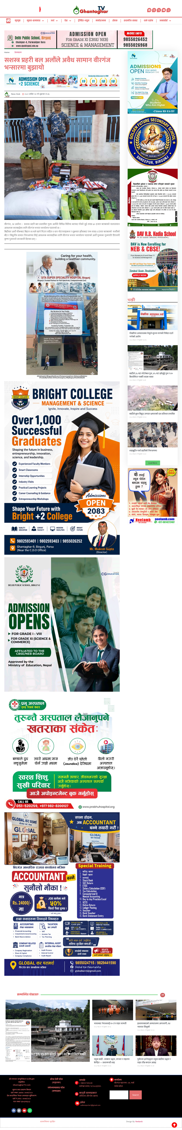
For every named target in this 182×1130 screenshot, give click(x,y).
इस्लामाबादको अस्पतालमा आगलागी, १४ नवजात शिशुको (153, 1025)
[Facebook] (13, 1110)
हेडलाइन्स (18, 52)
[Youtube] (24, 1110)
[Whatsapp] (169, 10)
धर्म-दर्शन (148, 21)
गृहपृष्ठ (17, 21)
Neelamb (139, 1121)
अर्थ (52, 21)
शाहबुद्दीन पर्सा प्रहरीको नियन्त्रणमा (143, 451)
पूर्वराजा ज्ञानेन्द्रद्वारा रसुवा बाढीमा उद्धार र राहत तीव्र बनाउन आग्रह (154, 1060)
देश (66, 21)
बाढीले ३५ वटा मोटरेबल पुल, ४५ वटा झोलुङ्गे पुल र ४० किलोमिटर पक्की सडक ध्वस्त (151, 375)
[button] (152, 463)
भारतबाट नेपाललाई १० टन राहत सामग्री (110, 1023)
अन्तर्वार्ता (163, 21)
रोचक (114, 21)
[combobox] (119, 1094)
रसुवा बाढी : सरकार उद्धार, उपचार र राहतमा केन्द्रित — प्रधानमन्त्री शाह (112, 1060)
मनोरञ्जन (101, 21)
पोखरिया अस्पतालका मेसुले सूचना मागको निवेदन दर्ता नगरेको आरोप (151, 335)
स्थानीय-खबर (130, 21)
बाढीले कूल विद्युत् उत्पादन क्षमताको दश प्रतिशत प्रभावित (152, 414)
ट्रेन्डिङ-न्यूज (83, 21)
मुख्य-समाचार (33, 21)
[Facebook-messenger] (19, 1110)
